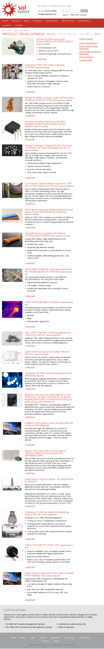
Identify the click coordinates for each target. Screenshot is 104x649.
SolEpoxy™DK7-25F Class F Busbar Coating (45, 66)
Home (5, 21)
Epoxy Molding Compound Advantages (90, 52)
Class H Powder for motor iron (42, 545)
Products (37, 21)
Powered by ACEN (69, 645)
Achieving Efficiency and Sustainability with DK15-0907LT (54, 40)
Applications (51, 21)
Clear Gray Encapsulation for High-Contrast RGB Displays (49, 574)
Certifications (84, 21)
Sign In (65, 14)
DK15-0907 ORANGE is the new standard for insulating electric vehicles (48, 270)
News (26, 21)
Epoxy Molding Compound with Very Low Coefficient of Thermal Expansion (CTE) (48, 146)
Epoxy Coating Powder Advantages (88, 47)
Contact (19, 25)
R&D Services (68, 21)
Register (83, 14)
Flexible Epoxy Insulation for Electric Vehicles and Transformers (45, 234)
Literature (6, 25)
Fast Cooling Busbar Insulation (42, 302)
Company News (85, 60)
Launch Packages (86, 57)
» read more (41, 59)
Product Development (88, 43)
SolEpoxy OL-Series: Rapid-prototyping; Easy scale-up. (47, 513)
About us (16, 21)
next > (98, 34)
